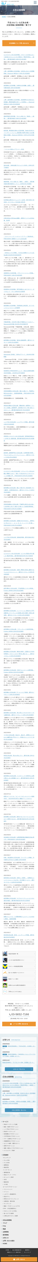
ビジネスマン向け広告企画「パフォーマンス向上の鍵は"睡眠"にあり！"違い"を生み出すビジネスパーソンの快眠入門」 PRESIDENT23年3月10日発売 (19, 473)
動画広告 (6, 1182)
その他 (6, 1184)
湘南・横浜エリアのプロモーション (13, 1148)
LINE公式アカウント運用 (11, 1216)
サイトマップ (27, 1252)
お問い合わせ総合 (9, 1240)
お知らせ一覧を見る (19, 1069)
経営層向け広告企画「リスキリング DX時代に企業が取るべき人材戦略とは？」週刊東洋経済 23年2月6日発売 (19, 778)
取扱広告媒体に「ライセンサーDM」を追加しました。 (19, 1062)
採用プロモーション (9, 1145)
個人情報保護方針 (16, 1250)
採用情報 (6, 1235)
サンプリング (7, 1203)
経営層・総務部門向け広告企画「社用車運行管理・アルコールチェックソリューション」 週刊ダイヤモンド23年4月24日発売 (19, 455)
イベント (6, 1191)
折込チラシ (7, 1196)
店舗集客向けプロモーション (12, 1141)
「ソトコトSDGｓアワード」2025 (14, 149)
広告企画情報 (7, 1220)
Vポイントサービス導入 (10, 1211)
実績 (4, 1229)
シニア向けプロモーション (11, 1129)
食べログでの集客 (9, 1213)
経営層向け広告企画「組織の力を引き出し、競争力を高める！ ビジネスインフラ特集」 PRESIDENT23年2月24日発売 (19, 523)
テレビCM (6, 1160)
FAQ (4, 1226)
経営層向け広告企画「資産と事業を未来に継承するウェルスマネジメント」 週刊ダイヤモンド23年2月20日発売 (19, 572)
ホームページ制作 (9, 1177)
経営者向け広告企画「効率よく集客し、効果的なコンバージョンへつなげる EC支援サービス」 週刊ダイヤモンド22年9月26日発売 (19, 880)
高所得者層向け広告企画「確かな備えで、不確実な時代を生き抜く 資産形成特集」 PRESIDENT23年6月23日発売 (19, 393)
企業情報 (6, 1232)
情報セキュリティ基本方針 (14, 1252)
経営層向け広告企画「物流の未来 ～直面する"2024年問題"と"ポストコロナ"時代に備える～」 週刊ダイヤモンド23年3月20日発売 (19, 654)
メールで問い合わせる (19, 1024)
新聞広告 (6, 1165)
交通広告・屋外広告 (9, 1201)
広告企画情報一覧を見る (19, 1110)
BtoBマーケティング (9, 1131)
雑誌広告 (6, 1167)
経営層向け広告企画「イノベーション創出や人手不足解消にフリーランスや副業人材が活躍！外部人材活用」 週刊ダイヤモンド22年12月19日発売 (19, 613)
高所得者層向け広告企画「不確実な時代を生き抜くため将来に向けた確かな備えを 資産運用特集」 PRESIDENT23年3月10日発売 (19, 506)
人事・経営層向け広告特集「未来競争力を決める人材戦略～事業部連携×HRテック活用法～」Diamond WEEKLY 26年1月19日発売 (19, 102)
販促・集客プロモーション (11, 1126)
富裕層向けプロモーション (11, 1134)
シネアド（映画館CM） (10, 1194)
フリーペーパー (8, 1189)
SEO (5, 1179)
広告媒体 (5, 1155)
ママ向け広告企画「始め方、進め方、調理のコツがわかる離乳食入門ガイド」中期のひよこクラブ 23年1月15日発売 (19, 737)
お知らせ (6, 1237)
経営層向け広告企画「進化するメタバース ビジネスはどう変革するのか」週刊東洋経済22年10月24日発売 (19, 819)
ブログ (5, 1223)
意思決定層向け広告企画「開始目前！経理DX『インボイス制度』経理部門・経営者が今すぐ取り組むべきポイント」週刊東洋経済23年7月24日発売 (19, 408)
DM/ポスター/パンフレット (11, 1199)
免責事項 (27, 1250)
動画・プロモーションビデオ (12, 1206)
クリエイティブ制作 (9, 1150)
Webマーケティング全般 (10, 1124)
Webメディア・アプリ (10, 1174)
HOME (4, 16)
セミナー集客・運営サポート (12, 1143)
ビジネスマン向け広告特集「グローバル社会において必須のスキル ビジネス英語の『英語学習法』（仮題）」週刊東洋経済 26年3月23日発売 (19, 57)
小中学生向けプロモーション (12, 1136)
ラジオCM (6, 1162)
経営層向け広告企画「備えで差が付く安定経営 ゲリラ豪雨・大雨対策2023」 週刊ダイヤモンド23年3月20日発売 (19, 490)
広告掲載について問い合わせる (19, 43)
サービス (5, 1121)
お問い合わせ (19, 1259)
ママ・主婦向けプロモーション (12, 1138)
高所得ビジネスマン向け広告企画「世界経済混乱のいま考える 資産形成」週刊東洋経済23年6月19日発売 (19, 438)
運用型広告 (7, 1172)
